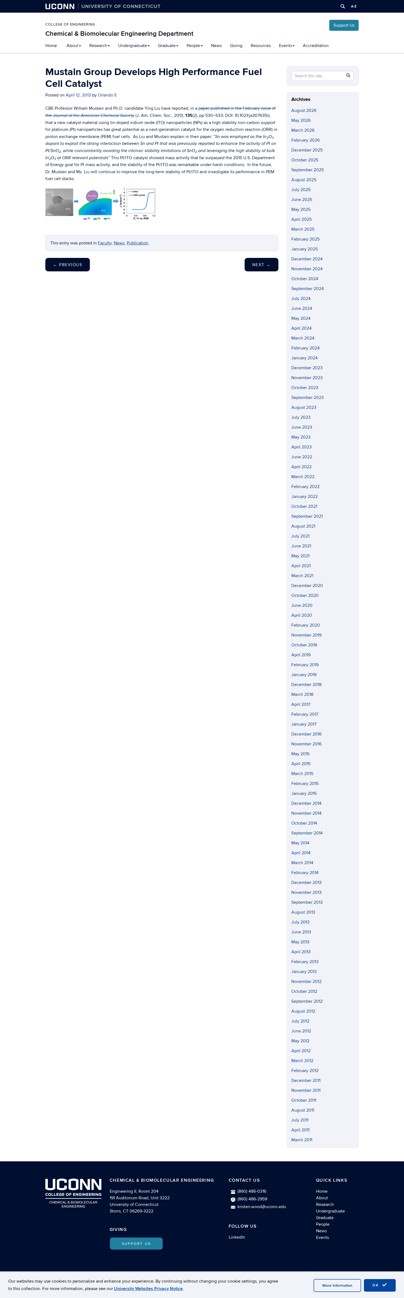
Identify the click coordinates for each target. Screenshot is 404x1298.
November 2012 (306, 981)
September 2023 (307, 397)
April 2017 (300, 704)
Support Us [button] (136, 1243)
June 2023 (301, 427)
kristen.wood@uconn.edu (261, 1206)
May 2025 (301, 209)
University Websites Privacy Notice (148, 1288)
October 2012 (304, 991)
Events (285, 45)
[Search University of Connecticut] (342, 6)
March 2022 (302, 476)
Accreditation (316, 45)
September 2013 (307, 902)
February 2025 (305, 239)
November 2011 (305, 1090)
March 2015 (302, 773)
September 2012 (307, 1001)
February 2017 (304, 714)
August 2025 (303, 180)
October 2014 (304, 823)
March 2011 (301, 1140)
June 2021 (301, 546)
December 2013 (306, 882)
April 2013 (301, 952)
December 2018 (306, 684)
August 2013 (303, 912)
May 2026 (301, 120)
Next (261, 264)
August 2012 (303, 1011)
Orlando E (107, 95)
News (216, 45)
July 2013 (300, 922)
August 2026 (303, 110)
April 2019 (301, 655)
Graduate (167, 45)
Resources (261, 45)
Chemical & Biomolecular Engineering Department (119, 34)
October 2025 (304, 160)
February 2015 (305, 783)
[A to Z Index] (353, 6)
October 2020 (305, 595)
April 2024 (301, 328)
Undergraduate (132, 45)
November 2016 (306, 744)
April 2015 (301, 764)
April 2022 (301, 467)
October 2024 (304, 279)
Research (98, 45)
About (72, 45)
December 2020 (307, 585)
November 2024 (307, 269)
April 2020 (301, 615)
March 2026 (302, 130)
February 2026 (305, 140)
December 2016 (306, 734)
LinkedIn (237, 1237)
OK (376, 1285)
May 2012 (300, 1041)
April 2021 (301, 566)
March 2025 (302, 229)
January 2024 (304, 358)
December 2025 (307, 150)
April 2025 (301, 219)
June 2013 (301, 932)
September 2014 (307, 833)
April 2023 (301, 447)
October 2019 (304, 645)
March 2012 (302, 1060)
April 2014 (301, 853)
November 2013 (306, 892)
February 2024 (305, 348)
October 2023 (304, 387)
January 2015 (304, 793)
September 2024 (307, 288)
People (193, 45)
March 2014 (302, 863)
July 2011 (299, 1120)
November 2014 (306, 813)
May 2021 (300, 556)
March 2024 (302, 338)
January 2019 (304, 674)
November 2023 (307, 378)
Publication (137, 243)
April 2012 (301, 1051)
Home (51, 45)
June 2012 (301, 1031)
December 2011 (305, 1080)
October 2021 (304, 506)
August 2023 (303, 407)
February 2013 (305, 961)
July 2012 (300, 1021)
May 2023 (301, 437)
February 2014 (305, 872)
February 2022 (305, 486)
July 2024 (301, 298)
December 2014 (306, 803)
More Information (337, 1285)
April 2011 (300, 1130)
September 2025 (307, 170)
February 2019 (305, 665)
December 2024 (307, 259)
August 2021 (303, 526)
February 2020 (305, 625)
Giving (236, 45)
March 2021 (302, 575)
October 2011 (303, 1100)
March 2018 (302, 694)
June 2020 (301, 605)
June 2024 (301, 308)
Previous (67, 264)
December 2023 (307, 368)
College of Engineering (70, 24)
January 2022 (304, 496)
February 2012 (305, 1070)
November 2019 (306, 635)
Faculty (105, 243)
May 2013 (300, 942)
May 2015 (300, 754)
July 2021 (300, 536)
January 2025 (304, 249)
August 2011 (302, 1110)
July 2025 (301, 189)
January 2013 (304, 971)
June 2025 (301, 199)
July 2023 (301, 417)
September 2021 (307, 516)
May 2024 (301, 318)
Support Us (344, 25)
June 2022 (301, 457)
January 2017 (303, 724)
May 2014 (300, 843)
